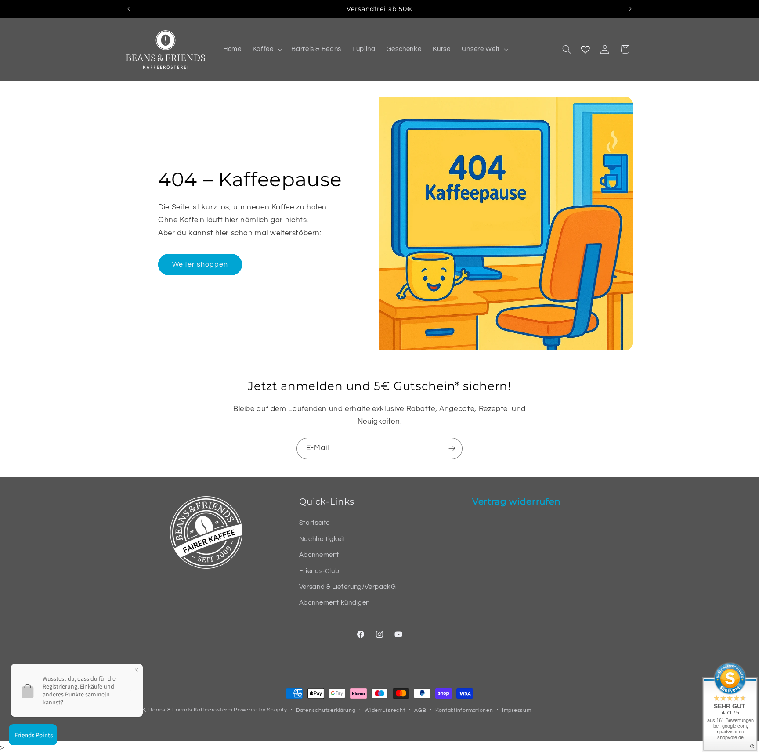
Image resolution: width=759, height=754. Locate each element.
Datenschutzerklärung (326, 710)
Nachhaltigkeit (322, 539)
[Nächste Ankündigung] (630, 9)
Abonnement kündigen (334, 603)
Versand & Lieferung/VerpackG (347, 587)
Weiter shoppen (200, 264)
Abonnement (319, 555)
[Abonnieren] (452, 448)
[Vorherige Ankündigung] (128, 9)
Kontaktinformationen (464, 710)
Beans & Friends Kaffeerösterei (190, 709)
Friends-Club (319, 571)
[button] (266, 49)
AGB (420, 710)
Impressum (516, 710)
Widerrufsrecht (385, 710)
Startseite (314, 523)
